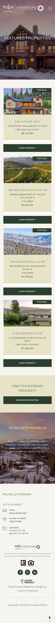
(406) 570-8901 (15, 521)
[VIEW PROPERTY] (27, 146)
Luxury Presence (27, 590)
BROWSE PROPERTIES (27, 400)
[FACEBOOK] (20, 572)
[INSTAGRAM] (27, 572)
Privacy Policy (39, 605)
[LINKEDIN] (34, 572)
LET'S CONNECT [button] (27, 467)
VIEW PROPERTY (27, 148)
